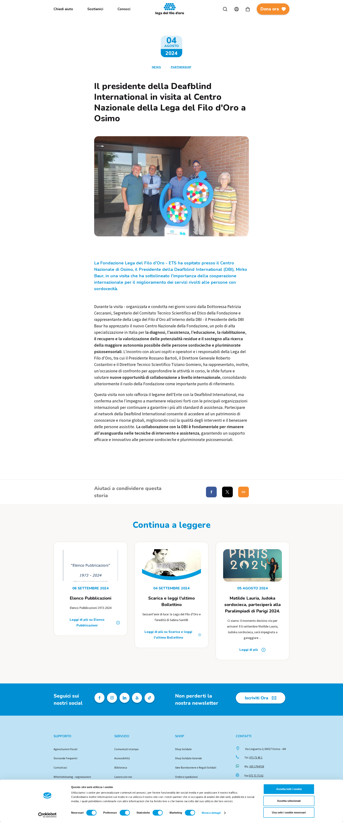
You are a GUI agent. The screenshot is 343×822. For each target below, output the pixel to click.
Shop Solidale (183, 749)
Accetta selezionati (289, 800)
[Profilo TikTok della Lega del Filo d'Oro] (149, 697)
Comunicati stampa (126, 749)
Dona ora (269, 9)
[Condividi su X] (227, 492)
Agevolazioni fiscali (65, 749)
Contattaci (60, 767)
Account (236, 9)
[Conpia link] (243, 492)
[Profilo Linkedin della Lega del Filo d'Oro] (124, 697)
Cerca (225, 9)
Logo (171, 9)
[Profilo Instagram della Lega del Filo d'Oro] (112, 697)
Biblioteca (120, 767)
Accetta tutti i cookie (289, 789)
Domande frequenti (65, 758)
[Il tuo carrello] (248, 9)
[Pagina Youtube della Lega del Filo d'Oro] (137, 697)
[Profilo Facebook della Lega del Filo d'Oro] (99, 697)
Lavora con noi (123, 777)
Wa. (254, 766)
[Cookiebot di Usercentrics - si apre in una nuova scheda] (47, 815)
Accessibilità (122, 758)
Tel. (253, 757)
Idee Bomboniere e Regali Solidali (195, 767)
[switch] (125, 813)
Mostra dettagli (211, 812)
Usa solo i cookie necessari (289, 812)
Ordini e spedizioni (186, 777)
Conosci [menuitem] (124, 9)
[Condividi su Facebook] (211, 492)
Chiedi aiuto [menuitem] (63, 9)
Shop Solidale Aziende (188, 758)
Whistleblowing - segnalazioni (72, 777)
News (156, 67)
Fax (253, 775)
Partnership (181, 67)
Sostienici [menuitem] (95, 9)
